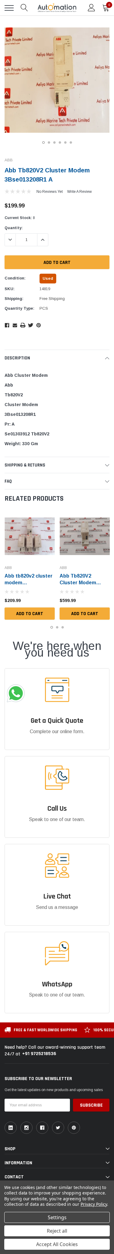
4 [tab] (60, 142)
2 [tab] (49, 142)
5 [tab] (65, 142)
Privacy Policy (94, 1204)
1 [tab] (43, 142)
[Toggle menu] (9, 8)
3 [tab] (54, 142)
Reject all (57, 1230)
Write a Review (79, 191)
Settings (57, 1217)
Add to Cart (29, 614)
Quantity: (14, 228)
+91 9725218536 (39, 1053)
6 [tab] (71, 142)
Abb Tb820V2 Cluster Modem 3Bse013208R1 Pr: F (83, 582)
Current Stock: (20, 218)
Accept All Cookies (57, 1244)
